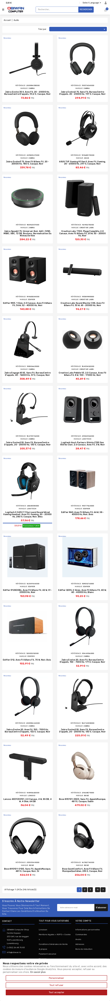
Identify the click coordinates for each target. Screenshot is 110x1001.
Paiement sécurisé (47, 954)
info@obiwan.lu (14, 952)
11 (98, 889)
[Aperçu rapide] (30, 59)
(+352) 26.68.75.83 (16, 947)
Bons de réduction (83, 949)
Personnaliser (56, 978)
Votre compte (83, 921)
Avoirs (78, 939)
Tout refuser (56, 985)
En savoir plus (38, 972)
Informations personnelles (87, 930)
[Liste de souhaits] (35, 59)
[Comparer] (24, 59)
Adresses (79, 944)
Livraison (43, 930)
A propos (43, 949)
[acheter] (19, 59)
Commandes (81, 934)
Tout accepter (56, 992)
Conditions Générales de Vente (53, 944)
